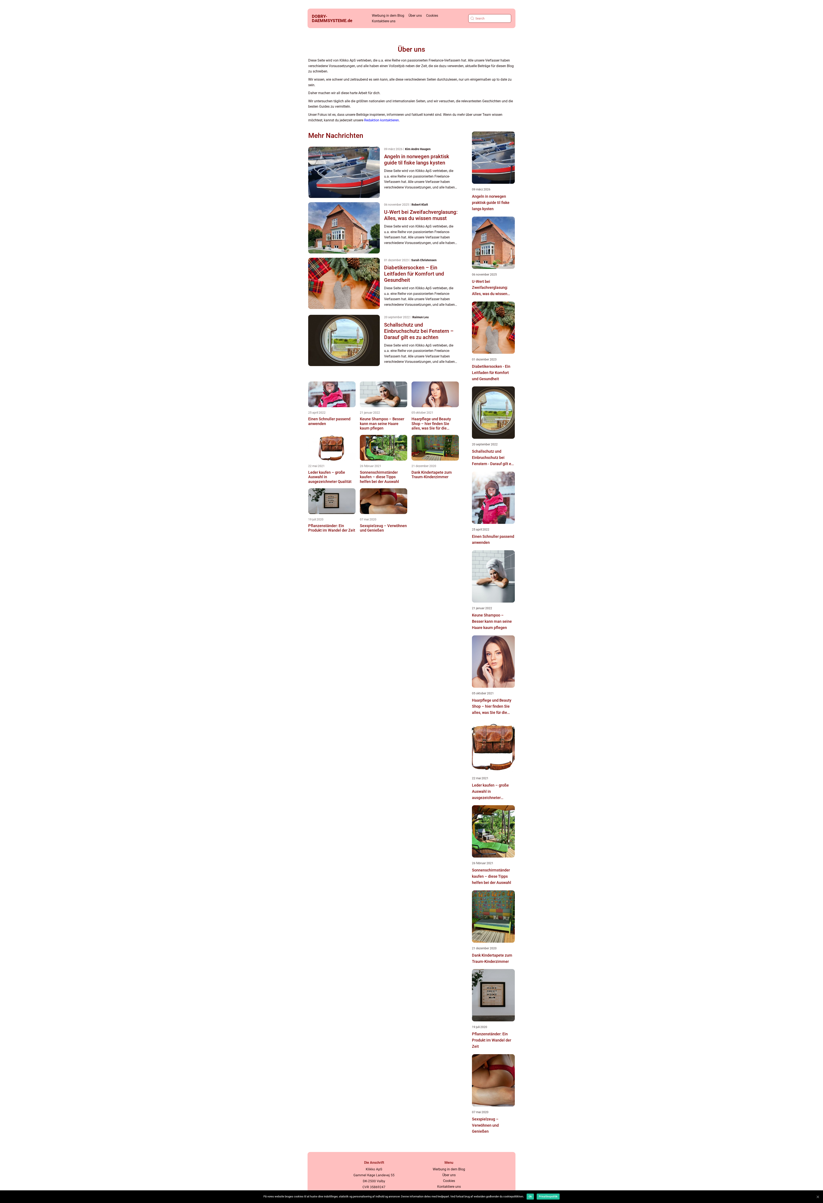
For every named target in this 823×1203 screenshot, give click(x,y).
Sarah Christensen (424, 260)
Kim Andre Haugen (418, 149)
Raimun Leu (420, 317)
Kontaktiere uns (383, 21)
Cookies (432, 16)
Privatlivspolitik (548, 1196)
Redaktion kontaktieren (381, 120)
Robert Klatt (420, 204)
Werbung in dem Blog (388, 16)
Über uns (415, 16)
